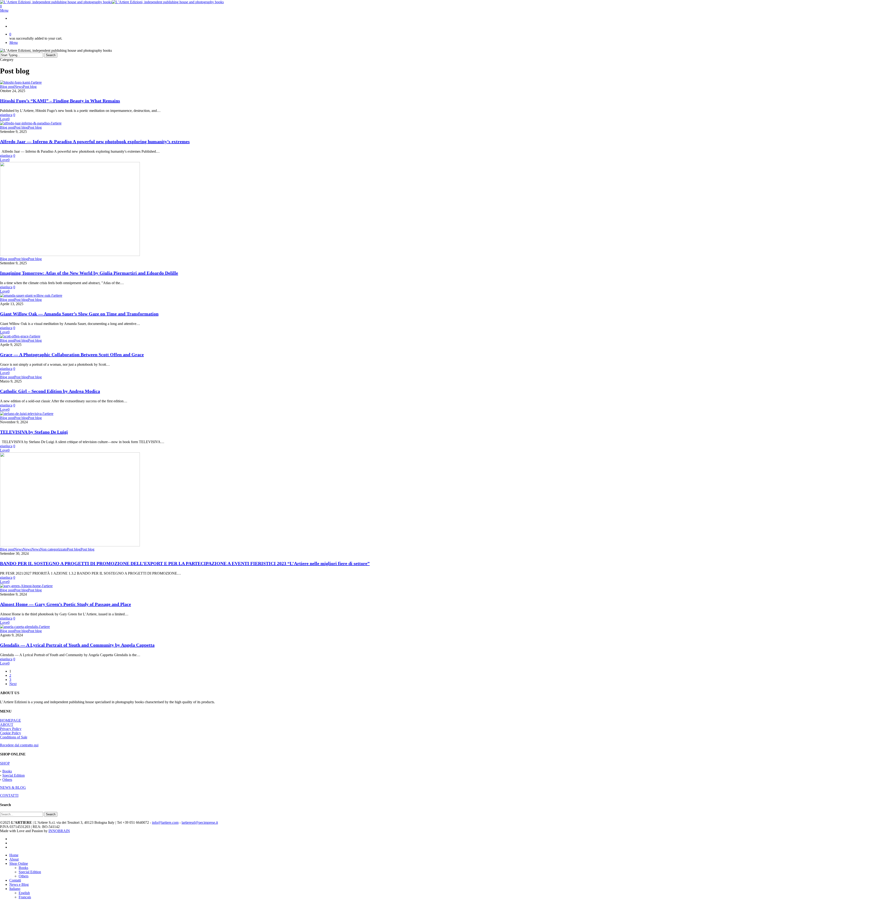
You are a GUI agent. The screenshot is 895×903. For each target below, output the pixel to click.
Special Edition (13, 775)
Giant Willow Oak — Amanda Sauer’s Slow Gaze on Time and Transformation (79, 313)
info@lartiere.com (165, 822)
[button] (4, 10)
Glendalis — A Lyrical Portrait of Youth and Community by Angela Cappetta (77, 645)
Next (13, 684)
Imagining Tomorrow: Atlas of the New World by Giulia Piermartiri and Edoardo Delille (89, 273)
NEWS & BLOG (13, 787)
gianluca (6, 115)
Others (7, 780)
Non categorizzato (53, 549)
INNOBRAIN (59, 831)
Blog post (7, 87)
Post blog (30, 87)
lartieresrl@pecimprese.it (200, 822)
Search (50, 55)
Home (13, 855)
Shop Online (18, 863)
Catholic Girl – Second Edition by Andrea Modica (50, 391)
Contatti (15, 880)
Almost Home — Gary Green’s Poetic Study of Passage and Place (65, 604)
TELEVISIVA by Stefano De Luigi (34, 431)
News (18, 87)
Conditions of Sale (13, 737)
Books (7, 771)
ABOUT (6, 725)
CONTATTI (9, 795)
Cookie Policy (10, 733)
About (14, 859)
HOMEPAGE (10, 720)
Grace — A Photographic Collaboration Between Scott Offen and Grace (72, 354)
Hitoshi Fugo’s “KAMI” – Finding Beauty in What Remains (60, 100)
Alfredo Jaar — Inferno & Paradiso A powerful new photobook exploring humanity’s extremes (95, 141)
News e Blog (19, 884)
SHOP (5, 763)
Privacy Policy (10, 729)
